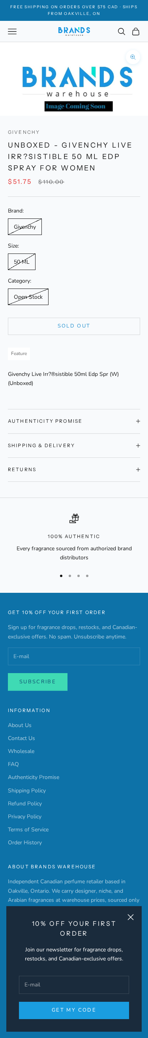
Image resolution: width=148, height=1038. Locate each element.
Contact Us (21, 738)
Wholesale (21, 751)
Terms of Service (28, 829)
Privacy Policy (24, 816)
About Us (20, 725)
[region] (74, 538)
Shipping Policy (27, 790)
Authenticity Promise (33, 777)
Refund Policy (25, 803)
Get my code (74, 1010)
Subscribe (37, 681)
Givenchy (24, 132)
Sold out (74, 325)
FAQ (13, 764)
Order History (25, 842)
